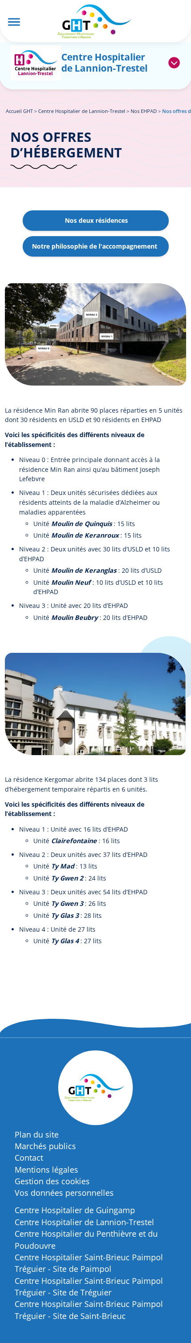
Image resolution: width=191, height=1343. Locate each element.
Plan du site (37, 1134)
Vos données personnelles (64, 1192)
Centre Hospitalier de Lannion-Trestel (81, 111)
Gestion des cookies (52, 1181)
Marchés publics (45, 1146)
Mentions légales (46, 1169)
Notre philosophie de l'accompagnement (94, 246)
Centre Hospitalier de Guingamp (75, 1210)
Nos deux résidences (96, 220)
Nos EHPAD (144, 111)
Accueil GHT (19, 111)
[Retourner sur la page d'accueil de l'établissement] (36, 63)
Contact (29, 1157)
